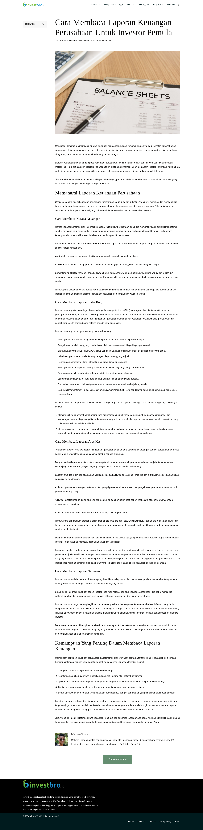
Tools (177, 821)
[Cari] (178, 4)
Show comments (117, 759)
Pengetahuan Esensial (79, 40)
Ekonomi (171, 4)
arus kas (79, 450)
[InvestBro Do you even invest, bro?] (33, 4)
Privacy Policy (165, 821)
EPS (81, 379)
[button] (99, 4)
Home (131, 821)
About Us (141, 821)
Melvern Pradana (103, 40)
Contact (152, 821)
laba (125, 521)
